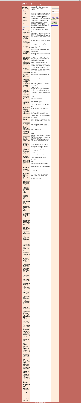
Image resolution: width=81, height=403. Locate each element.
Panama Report (24, 14)
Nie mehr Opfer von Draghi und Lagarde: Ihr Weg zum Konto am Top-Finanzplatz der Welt (26, 126)
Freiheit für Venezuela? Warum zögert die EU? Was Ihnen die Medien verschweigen (26, 145)
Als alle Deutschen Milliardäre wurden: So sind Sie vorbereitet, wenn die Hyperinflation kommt (26, 79)
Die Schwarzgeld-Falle (54, 21)
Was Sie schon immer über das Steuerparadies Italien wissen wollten (26, 306)
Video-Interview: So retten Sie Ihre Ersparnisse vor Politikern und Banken (26, 298)
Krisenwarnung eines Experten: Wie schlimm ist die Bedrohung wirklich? (26, 318)
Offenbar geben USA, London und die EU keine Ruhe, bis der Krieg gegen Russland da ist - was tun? (26, 162)
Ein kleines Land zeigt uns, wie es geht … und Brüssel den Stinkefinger (26, 257)
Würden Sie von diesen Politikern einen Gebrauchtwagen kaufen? (26, 339)
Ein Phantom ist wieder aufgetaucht (25, 369)
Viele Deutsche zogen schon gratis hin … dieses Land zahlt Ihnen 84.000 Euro (26, 36)
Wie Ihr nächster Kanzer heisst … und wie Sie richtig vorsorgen (26, 398)
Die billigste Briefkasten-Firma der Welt (26, 381)
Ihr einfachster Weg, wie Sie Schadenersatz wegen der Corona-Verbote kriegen (26, 92)
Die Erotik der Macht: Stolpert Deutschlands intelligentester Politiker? (26, 389)
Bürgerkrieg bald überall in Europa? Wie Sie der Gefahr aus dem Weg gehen (26, 310)
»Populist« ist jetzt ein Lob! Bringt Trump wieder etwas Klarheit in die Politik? (26, 193)
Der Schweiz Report (25, 13)
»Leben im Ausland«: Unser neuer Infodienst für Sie (26, 384)
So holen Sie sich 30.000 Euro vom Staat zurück (26, 325)
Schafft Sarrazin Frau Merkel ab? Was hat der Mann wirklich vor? (26, 332)
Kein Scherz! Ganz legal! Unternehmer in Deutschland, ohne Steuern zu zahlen (26, 203)
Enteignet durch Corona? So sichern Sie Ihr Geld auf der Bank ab (26, 106)
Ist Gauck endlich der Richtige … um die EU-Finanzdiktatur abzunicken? (26, 297)
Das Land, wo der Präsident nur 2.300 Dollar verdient (26, 358)
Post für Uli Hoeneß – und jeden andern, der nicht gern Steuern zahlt (26, 272)
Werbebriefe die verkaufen (54, 17)
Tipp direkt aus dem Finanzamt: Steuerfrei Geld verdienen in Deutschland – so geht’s (26, 200)
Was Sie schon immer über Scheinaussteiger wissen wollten (26, 266)
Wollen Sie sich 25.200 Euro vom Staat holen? (26, 359)
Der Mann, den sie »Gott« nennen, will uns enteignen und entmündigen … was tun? (26, 85)
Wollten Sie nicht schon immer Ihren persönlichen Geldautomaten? (26, 119)
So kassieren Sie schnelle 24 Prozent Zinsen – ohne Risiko (26, 315)
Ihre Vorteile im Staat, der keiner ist (26, 377)
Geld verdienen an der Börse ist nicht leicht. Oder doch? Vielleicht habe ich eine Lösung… (26, 328)
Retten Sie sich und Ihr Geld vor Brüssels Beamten (26, 397)
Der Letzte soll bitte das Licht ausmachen (26, 343)
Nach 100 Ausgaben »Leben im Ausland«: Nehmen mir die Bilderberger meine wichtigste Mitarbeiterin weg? (26, 210)
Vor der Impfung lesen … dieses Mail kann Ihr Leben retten (26, 82)
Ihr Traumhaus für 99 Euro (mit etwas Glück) (26, 363)
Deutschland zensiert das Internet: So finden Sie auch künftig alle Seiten (26, 353)
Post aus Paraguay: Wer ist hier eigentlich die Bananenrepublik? (26, 141)
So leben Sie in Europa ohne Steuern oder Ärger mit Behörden (26, 275)
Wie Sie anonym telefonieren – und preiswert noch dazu (26, 255)
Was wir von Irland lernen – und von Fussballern (26, 373)
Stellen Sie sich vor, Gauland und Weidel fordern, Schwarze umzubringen (26, 169)
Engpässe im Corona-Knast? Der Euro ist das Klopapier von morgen (26, 104)
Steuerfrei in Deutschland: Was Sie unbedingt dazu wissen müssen (26, 201)
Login (80, 0)
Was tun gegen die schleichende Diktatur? (26, 340)
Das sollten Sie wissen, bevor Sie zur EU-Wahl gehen (26, 137)
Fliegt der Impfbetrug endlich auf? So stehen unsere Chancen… (26, 62)
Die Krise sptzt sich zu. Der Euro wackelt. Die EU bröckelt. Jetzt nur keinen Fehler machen (26, 337)
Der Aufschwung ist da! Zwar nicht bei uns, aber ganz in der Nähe (26, 334)
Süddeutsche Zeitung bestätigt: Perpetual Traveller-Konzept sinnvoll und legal (26, 271)
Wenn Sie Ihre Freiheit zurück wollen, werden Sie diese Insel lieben (26, 76)
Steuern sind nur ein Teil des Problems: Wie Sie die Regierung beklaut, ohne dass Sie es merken (26, 181)
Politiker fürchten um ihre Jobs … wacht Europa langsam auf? (26, 292)
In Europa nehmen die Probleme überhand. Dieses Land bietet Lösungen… (26, 312)
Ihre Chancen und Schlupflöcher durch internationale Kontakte (26, 293)
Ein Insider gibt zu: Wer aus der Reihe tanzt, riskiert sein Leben (26, 314)
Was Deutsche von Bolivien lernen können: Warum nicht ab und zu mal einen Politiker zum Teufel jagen (26, 118)
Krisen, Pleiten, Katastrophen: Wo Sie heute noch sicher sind (26, 321)
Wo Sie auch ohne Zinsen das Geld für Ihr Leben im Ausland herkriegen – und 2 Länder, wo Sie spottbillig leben (26, 192)
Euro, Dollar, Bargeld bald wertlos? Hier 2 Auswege (25, 313)
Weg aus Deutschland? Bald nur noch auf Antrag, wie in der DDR (26, 280)
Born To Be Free (27, 3)
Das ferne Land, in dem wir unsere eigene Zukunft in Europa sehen (26, 45)
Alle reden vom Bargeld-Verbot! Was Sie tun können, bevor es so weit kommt (26, 216)
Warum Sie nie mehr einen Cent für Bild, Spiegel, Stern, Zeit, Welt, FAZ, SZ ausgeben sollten (26, 247)
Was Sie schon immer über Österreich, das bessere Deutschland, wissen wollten (26, 286)
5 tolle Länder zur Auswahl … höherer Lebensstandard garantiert (26, 116)
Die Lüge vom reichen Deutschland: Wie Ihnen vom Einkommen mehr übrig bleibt (26, 128)
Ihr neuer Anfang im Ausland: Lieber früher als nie (26, 349)
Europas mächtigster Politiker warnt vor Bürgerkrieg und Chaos (26, 333)
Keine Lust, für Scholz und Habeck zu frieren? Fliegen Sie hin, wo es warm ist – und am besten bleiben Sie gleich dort (26, 49)
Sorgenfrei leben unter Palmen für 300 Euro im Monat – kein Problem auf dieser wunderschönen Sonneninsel (26, 176)
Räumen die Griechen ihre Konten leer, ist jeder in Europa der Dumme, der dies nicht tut (26, 227)
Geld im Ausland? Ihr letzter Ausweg (26, 250)
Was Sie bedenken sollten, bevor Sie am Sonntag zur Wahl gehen (26, 348)
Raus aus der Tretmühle (25, 388)
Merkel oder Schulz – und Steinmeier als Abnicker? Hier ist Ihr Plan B (26, 197)
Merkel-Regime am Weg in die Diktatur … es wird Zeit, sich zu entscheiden (26, 95)
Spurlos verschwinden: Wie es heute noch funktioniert (26, 258)
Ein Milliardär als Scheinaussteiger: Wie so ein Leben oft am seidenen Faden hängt (26, 261)
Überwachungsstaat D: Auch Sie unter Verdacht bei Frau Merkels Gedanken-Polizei (26, 260)
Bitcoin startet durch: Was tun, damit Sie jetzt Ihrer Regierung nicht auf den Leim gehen (26, 179)
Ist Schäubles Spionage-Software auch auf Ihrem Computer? (26, 301)
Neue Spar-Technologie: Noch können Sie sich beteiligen (26, 354)
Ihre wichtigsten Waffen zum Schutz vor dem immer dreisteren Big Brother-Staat (26, 238)
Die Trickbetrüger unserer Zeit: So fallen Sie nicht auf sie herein (26, 331)
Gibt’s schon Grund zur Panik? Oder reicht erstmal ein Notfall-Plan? (26, 190)
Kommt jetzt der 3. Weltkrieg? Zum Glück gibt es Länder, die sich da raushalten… (26, 220)
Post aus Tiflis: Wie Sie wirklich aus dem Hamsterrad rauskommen (26, 122)
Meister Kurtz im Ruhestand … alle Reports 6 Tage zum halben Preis (26, 98)
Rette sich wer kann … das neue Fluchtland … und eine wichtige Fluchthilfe (26, 61)
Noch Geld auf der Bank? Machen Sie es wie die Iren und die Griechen (26, 317)
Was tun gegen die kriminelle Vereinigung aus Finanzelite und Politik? (26, 225)
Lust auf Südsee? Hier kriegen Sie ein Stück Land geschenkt (26, 140)
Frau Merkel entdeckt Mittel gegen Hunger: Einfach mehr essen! (26, 371)
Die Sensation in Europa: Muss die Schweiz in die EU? (26, 41)
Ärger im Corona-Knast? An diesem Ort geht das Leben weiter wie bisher (26, 103)
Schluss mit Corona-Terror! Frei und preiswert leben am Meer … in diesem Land (26, 75)
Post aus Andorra (24, 401)
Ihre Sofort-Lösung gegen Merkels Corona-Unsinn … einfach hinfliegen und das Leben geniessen (26, 73)
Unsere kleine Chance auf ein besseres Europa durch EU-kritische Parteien (26, 253)
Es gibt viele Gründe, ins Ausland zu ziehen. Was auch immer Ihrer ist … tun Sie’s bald (26, 254)
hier (37, 72)
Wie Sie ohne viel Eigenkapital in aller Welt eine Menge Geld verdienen (26, 146)
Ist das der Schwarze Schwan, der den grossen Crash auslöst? (26, 109)
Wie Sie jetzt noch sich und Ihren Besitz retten (26, 351)
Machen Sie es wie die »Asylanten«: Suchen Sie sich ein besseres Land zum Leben (26, 224)
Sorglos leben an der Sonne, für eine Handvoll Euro (26, 344)
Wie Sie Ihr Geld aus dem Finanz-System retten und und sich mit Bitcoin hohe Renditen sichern (26, 84)
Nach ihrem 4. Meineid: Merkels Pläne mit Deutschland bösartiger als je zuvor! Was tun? (26, 163)
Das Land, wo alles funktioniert (26, 375)
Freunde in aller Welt (25, 20)
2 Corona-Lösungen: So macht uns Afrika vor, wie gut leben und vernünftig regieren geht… (26, 81)
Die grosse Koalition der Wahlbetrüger (25, 394)
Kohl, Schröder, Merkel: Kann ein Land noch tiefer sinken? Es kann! (26, 308)
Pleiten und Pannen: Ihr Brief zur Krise (26, 367)
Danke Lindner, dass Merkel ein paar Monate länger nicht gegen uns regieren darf (26, 174)
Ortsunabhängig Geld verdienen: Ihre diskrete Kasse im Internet (26, 267)
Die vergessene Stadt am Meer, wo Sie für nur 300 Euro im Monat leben (26, 51)
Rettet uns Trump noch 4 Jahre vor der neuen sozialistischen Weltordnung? (26, 90)
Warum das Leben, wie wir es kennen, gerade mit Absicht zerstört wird (26, 47)
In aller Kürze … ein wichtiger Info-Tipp (26, 33)
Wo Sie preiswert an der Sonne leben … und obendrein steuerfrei (26, 123)
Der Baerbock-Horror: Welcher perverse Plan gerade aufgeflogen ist (26, 71)
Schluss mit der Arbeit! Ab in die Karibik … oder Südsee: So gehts (26, 291)
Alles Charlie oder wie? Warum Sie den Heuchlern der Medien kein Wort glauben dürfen (26, 239)
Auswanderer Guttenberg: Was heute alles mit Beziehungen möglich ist (26, 303)
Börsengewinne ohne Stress (54, 25)
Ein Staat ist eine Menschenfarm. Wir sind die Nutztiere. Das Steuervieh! (26, 304)
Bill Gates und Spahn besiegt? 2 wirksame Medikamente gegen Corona (26, 101)
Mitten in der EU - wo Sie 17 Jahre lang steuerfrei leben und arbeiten (26, 160)
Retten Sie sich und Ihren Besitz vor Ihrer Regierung (26, 279)
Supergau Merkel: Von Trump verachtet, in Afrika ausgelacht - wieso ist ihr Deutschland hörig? (26, 96)
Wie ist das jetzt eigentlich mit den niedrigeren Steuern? (26, 345)
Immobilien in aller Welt (25, 21)
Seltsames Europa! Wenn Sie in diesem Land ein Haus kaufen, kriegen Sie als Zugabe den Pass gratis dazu (26, 165)
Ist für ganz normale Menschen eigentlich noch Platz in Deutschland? (26, 156)
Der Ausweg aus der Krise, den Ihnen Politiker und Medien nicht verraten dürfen (26, 300)
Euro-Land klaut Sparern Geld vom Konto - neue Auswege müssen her (26, 249)
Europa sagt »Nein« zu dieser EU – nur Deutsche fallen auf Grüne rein (26, 136)
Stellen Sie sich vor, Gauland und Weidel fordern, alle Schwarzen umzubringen (26, 148)
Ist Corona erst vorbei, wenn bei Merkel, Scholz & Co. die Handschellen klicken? (26, 39)
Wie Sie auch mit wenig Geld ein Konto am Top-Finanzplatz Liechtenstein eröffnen (26, 53)
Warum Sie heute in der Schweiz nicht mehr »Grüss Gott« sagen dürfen (26, 330)
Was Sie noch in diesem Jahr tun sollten (26, 392)
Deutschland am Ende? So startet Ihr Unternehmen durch (26, 31)
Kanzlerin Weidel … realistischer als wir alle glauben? (26, 32)
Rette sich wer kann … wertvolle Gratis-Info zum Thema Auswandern (26, 59)
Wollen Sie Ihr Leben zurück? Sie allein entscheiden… (26, 63)
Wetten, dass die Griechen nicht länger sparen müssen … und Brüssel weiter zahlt (26, 236)
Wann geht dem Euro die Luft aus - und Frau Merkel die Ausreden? (26, 326)
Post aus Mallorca (24, 17)
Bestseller (47, 29)
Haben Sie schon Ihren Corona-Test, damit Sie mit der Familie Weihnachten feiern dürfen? (26, 65)
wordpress (40, 402)
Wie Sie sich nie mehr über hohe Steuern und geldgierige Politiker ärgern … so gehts (26, 159)
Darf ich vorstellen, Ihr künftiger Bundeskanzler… (26, 362)
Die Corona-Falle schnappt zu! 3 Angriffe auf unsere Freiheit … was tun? (26, 54)
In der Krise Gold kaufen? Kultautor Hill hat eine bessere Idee (26, 347)
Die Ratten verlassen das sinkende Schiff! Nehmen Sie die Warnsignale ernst (26, 336)
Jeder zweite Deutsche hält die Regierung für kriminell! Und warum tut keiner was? (26, 324)
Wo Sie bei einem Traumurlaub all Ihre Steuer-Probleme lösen (26, 110)
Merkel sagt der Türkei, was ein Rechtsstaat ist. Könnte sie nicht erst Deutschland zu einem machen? (26, 269)
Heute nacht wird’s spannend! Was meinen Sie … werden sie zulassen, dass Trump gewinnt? (26, 198)
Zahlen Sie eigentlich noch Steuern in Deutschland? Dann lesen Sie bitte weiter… (26, 154)
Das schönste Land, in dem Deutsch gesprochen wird (25, 46)
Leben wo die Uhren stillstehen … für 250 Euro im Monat (26, 170)
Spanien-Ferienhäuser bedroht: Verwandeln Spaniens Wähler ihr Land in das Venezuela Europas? (26, 244)
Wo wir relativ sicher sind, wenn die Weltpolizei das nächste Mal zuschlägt (26, 232)
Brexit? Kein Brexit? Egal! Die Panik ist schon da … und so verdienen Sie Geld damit (26, 133)
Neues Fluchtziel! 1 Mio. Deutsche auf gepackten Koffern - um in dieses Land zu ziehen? (26, 38)
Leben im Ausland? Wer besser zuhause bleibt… (26, 383)
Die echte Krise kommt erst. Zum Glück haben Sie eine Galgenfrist (26, 360)
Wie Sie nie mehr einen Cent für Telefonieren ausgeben (26, 390)
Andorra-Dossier (24, 15)
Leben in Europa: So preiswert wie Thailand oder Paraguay (26, 366)
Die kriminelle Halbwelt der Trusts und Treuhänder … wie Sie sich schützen (26, 143)
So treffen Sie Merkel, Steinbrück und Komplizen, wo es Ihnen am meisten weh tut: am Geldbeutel (26, 265)
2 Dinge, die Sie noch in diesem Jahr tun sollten (26, 364)
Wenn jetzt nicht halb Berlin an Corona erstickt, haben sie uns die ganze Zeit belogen (26, 99)
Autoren (24, 23)
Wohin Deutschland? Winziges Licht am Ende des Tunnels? (26, 30)
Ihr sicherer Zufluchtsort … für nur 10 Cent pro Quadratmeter (26, 206)
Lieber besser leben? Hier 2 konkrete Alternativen (25, 139)
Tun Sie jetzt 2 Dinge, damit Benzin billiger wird (26, 372)
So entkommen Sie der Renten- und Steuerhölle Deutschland (26, 120)
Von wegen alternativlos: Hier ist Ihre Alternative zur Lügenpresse (26, 131)
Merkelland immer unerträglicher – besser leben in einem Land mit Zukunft (26, 68)
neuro (45, 402)
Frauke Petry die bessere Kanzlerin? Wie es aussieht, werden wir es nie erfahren (25, 215)
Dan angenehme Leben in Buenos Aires (26, 376)
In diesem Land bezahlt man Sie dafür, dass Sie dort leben (26, 287)
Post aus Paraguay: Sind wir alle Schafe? (26, 234)
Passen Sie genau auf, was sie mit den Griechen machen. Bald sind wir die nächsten (26, 341)
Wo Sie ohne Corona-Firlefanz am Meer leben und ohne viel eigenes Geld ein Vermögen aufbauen (26, 58)
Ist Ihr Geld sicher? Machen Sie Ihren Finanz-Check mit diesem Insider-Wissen (26, 242)
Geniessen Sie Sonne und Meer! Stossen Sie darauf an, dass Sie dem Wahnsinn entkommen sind (26, 184)
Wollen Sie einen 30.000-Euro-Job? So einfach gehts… (26, 251)
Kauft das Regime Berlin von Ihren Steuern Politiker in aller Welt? (26, 43)
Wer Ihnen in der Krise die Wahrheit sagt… (25, 307)
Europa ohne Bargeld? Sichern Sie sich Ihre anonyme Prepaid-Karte (26, 283)
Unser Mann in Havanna (25, 400)
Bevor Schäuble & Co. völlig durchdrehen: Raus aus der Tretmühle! (26, 386)
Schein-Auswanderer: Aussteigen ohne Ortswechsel (26, 368)
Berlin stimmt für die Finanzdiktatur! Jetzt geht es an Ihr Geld (26, 290)
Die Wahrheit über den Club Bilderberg (26, 374)
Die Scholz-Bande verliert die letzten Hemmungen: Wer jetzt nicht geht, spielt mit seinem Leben (26, 67)
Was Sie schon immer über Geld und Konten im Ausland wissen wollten (26, 172)
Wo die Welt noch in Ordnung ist (26, 361)
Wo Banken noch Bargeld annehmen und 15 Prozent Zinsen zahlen (26, 241)
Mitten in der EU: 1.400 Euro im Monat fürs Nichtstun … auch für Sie (26, 278)
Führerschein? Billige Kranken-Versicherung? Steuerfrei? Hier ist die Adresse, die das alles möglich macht (26, 212)
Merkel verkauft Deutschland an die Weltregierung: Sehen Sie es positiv (26, 150)
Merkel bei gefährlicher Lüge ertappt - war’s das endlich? (26, 157)
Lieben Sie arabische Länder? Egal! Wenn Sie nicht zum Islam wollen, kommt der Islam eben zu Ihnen (26, 222)
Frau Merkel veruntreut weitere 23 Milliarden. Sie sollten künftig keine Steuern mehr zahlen (26, 229)
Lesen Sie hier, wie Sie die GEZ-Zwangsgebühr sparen (26, 130)
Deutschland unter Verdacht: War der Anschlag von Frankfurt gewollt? (26, 322)
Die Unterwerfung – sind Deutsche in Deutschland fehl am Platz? (26, 138)
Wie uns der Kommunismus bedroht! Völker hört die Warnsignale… (26, 112)
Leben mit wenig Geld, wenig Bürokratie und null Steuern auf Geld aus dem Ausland (26, 42)
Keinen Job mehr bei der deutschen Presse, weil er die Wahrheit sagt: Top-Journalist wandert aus (26, 218)
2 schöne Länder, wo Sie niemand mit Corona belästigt (26, 77)
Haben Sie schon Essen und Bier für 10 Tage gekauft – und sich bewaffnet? (26, 204)
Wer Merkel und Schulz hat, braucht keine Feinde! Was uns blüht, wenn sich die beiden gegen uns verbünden (26, 168)
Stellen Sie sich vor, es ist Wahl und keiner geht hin (26, 356)
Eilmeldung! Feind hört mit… (26, 365)
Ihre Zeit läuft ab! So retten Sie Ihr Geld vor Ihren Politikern (26, 350)
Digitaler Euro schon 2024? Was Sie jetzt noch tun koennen (26, 35)
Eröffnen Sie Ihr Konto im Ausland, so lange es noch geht (26, 276)
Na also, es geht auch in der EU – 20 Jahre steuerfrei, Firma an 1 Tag (26, 69)
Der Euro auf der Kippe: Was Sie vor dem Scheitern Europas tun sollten (26, 284)
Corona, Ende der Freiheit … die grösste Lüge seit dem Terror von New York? (26, 108)
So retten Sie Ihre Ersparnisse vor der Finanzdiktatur (26, 288)
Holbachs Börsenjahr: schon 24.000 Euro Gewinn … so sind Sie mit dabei (26, 186)
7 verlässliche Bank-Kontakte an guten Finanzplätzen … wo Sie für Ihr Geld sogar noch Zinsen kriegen (26, 208)
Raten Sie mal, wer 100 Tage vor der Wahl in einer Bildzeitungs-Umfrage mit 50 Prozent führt (26, 183)
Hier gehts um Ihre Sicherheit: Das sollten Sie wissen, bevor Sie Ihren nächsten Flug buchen (26, 233)
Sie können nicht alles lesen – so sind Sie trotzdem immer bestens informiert (26, 56)
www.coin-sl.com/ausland (38, 129)
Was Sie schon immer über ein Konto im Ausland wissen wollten (26, 129)
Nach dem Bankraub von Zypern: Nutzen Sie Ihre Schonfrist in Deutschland (26, 274)
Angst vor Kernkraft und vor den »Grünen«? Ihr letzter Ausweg (26, 320)
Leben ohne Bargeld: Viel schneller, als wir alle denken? (26, 230)
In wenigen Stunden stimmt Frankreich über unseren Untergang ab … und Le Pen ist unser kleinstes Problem (26, 188)
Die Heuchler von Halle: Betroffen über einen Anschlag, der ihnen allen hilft (26, 124)
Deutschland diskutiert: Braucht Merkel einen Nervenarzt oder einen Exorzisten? (26, 134)
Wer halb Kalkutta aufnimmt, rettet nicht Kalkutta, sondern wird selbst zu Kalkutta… (26, 153)
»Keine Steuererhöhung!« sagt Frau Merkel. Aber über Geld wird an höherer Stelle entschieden (26, 263)
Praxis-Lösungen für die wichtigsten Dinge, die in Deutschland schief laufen (25, 195)
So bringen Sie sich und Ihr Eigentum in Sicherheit (26, 355)
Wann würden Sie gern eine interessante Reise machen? (25, 114)
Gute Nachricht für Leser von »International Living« (26, 387)
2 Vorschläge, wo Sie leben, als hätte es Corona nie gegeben (26, 86)
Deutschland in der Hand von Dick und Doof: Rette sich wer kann (26, 281)
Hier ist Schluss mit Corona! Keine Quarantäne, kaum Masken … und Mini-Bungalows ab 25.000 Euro (26, 88)
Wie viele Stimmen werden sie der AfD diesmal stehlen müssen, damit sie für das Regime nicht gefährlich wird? (26, 178)
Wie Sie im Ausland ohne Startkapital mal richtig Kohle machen (26, 151)
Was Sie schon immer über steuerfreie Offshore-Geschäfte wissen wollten (26, 295)
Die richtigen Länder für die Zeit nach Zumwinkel (26, 378)
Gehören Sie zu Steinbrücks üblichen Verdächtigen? (26, 382)
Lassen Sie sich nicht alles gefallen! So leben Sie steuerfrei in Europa (26, 245)
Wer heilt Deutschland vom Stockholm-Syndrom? (25, 93)
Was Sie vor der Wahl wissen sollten (26, 395)
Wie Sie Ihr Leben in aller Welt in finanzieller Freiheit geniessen (26, 213)
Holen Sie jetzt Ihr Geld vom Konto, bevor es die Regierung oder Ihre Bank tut (26, 113)
